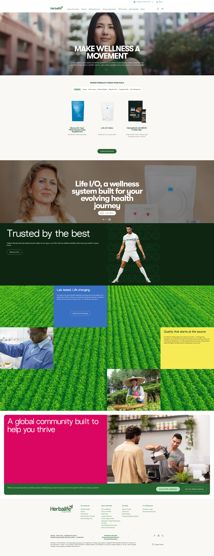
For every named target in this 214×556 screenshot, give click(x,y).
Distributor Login (148, 509)
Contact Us (125, 511)
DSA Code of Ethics (100, 542)
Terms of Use (59, 535)
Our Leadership (105, 509)
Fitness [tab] (85, 89)
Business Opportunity (109, 9)
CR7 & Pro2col (122, 9)
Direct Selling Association (75, 542)
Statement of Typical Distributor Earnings (110, 522)
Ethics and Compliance (108, 527)
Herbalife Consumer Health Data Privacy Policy (62, 537)
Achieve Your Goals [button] (73, 9)
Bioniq (143, 9)
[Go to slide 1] (103, 219)
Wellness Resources (94, 9)
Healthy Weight (85, 509)
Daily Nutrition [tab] (113, 89)
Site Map (52, 535)
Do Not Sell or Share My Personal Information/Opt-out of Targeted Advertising (110, 537)
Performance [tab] (92, 89)
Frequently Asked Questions (130, 516)
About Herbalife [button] (133, 9)
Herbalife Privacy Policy (70, 535)
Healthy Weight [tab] (102, 89)
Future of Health (106, 511)
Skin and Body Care (86, 518)
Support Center (126, 509)
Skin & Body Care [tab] (135, 89)
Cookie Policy (80, 537)
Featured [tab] (77, 89)
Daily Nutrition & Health (88, 516)
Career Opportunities (107, 518)
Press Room (104, 514)
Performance (84, 514)
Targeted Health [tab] (123, 89)
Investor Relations (106, 516)
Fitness (83, 511)
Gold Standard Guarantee (109, 525)
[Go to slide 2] (104, 219)
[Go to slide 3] (106, 219)
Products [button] (84, 9)
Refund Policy (126, 514)
